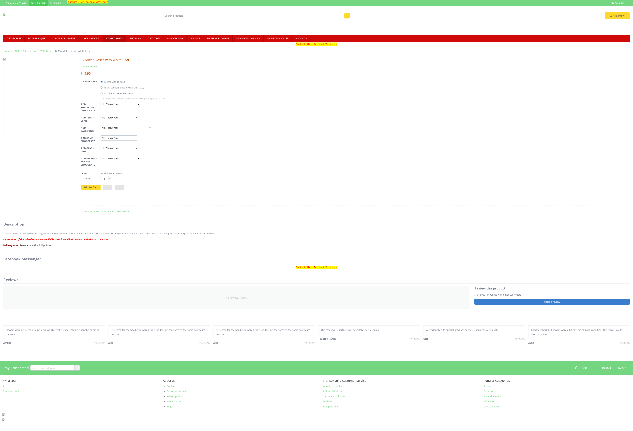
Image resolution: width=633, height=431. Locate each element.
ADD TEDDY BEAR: (87, 119)
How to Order (174, 401)
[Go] (77, 367)
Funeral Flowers (492, 396)
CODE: (84, 173)
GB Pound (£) (57, 2)
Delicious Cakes (492, 406)
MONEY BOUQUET (277, 38)
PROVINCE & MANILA (248, 38)
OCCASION (301, 38)
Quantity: (86, 178)
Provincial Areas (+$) (118, 93)
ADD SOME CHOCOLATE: (88, 139)
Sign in (6, 386)
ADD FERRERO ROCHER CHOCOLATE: (89, 161)
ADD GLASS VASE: (87, 150)
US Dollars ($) (38, 2)
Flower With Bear (41, 51)
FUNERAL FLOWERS (218, 38)
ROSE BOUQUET (37, 38)
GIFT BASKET (14, 38)
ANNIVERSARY (175, 38)
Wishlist (327, 401)
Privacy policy (174, 396)
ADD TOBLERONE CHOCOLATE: (88, 107)
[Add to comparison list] (119, 187)
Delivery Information (178, 391)
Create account (10, 391)
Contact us (173, 386)
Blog (169, 406)
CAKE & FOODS (90, 38)
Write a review (89, 66)
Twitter (621, 367)
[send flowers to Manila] (30, 20)
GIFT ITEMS (154, 38)
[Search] (347, 15)
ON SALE (195, 38)
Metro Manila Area (115, 81)
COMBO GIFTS (114, 38)
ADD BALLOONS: (87, 129)
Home (7, 51)
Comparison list (332, 406)
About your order (332, 386)
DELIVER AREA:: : (89, 83)
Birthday (488, 391)
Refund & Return (332, 391)
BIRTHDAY (135, 38)
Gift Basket (489, 401)
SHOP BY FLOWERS (64, 38)
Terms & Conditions (334, 396)
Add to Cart (90, 187)
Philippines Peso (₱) (16, 3)
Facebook (605, 367)
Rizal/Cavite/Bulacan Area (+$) (124, 87)
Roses (486, 386)
